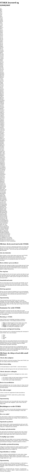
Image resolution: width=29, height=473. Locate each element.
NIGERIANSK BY (10, 468)
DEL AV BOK (3, 470)
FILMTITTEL (23, 468)
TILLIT (9, 470)
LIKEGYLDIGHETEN (21, 470)
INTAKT (17, 468)
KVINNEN (7, 471)
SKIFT (13, 470)
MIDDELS (2, 468)
